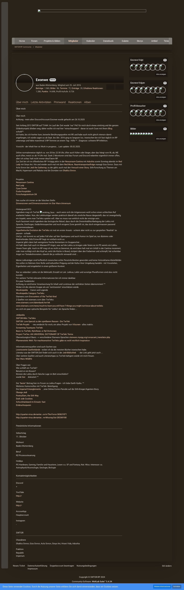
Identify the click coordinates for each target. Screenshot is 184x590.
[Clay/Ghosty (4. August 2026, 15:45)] (153, 113)
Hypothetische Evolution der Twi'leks (32, 230)
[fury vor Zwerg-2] (149, 134)
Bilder (52, 88)
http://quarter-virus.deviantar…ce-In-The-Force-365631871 (41, 414)
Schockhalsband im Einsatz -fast (30, 402)
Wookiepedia (22, 290)
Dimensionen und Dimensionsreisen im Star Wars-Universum (43, 203)
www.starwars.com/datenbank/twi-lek (33, 302)
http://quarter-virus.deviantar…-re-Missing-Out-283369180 (41, 417)
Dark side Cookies (24, 399)
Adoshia (90, 161)
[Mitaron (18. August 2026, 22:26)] (133, 113)
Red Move (68, 164)
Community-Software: (92, 581)
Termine (63, 88)
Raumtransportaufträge (84, 164)
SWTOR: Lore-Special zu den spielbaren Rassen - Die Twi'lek (43, 321)
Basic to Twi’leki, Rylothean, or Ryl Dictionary (36, 331)
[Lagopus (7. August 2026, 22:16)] (148, 113)
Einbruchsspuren (23, 405)
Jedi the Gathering (38, 167)
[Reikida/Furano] (157, 90)
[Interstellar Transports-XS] (134, 134)
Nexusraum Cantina (25, 182)
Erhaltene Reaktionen (93, 88)
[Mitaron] (148, 67)
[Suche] (4, 24)
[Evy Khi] (157, 67)
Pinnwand (60, 102)
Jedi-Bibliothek (69, 352)
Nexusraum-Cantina (74, 161)
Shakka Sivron (69, 170)
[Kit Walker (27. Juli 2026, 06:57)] (162, 113)
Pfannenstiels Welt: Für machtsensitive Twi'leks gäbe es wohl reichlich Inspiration (53, 340)
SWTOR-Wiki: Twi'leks (26, 318)
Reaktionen (74, 102)
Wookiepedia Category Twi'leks (30, 293)
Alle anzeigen (161, 139)
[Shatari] (153, 67)
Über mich (22, 102)
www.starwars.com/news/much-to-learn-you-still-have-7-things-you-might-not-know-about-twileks (59, 306)
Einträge (75, 88)
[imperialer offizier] (162, 90)
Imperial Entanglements (30, 389)
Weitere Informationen (162, 586)
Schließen (176, 586)
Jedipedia (20, 315)
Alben (87, 102)
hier (23, 377)
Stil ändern (167, 566)
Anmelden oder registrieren (4, 17)
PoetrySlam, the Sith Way (27, 395)
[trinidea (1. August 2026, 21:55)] (157, 113)
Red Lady (20, 185)
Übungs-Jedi (21, 392)
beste (22, 383)
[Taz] (143, 67)
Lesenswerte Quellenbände (28, 350)
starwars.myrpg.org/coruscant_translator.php (89, 337)
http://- (19, 496)
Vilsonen (76, 324)
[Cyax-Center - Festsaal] (136, 134)
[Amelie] (162, 67)
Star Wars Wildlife (24, 359)
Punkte (45, 91)
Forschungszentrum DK (26, 194)
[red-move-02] (152, 134)
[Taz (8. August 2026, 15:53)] (143, 113)
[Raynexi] (133, 67)
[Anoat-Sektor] (146, 134)
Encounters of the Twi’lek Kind (42, 296)
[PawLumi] (138, 67)
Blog (110, 128)
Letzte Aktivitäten (41, 102)
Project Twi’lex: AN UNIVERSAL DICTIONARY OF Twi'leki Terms (44, 334)
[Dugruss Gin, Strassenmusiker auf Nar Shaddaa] (131, 134)
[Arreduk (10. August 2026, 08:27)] (138, 113)
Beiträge (39, 88)
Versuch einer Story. (80, 167)
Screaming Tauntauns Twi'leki (29, 328)
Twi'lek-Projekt (22, 324)
